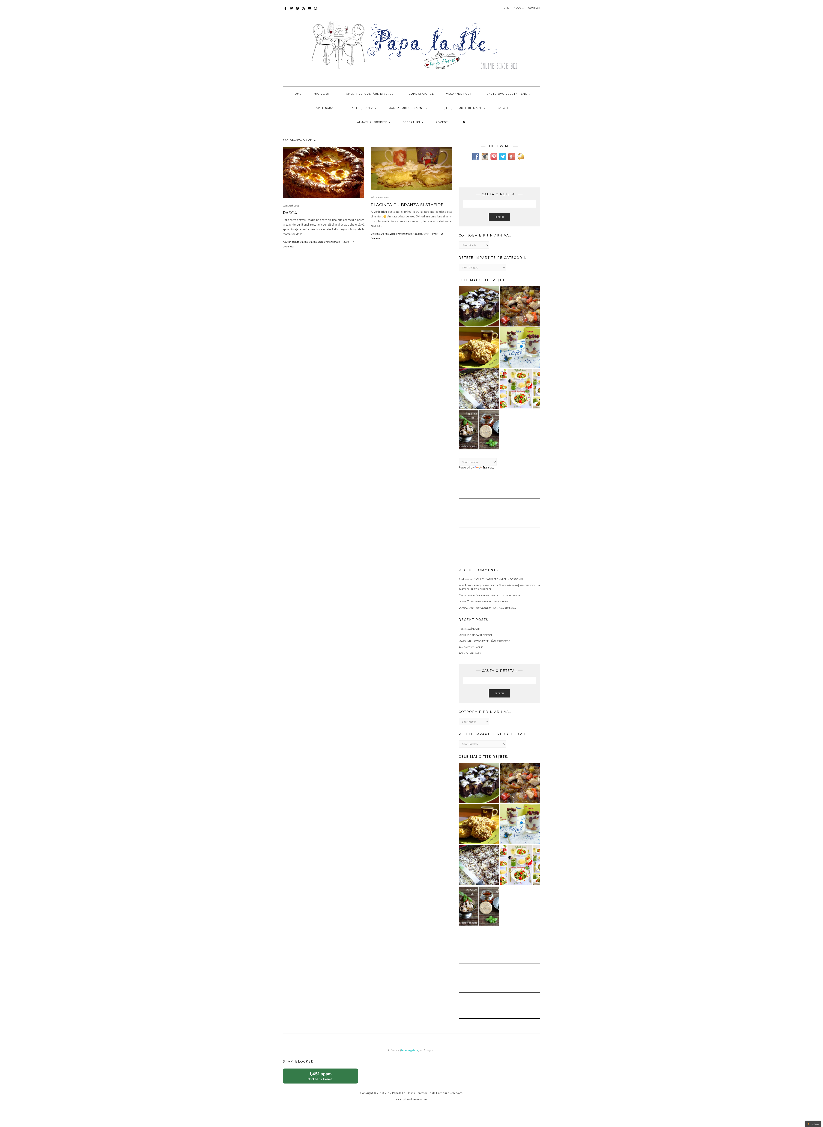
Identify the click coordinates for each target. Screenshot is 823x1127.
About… (519, 7)
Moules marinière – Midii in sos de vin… (499, 579)
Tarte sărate (325, 107)
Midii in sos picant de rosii (476, 635)
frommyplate (409, 1050)
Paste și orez (362, 107)
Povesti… (443, 122)
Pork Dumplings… (470, 653)
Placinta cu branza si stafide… (408, 204)
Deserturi (412, 122)
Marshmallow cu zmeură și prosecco (485, 641)
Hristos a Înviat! (469, 628)
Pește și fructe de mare (461, 107)
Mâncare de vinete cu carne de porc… (498, 595)
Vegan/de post (459, 93)
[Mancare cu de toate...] (520, 306)
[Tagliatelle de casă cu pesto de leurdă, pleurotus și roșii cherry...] (520, 388)
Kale (398, 1099)
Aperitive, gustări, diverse (370, 93)
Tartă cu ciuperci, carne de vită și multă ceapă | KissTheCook (497, 585)
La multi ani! (501, 601)
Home (506, 7)
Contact (534, 7)
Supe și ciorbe (421, 93)
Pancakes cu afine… (472, 647)
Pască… (291, 213)
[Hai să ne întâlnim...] (479, 388)
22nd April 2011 (291, 205)
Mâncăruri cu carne (407, 107)
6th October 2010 (379, 197)
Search (499, 217)
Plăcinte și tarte (420, 233)
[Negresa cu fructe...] (479, 306)
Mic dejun (323, 93)
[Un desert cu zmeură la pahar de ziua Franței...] (520, 347)
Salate (503, 107)
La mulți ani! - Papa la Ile (473, 601)
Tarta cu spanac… (505, 607)
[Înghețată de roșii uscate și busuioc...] (479, 430)
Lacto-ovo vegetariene (507, 93)
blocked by (325, 1077)
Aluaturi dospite (372, 122)
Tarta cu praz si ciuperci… (476, 589)
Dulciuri (304, 241)
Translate (488, 467)
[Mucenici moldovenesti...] (479, 347)
